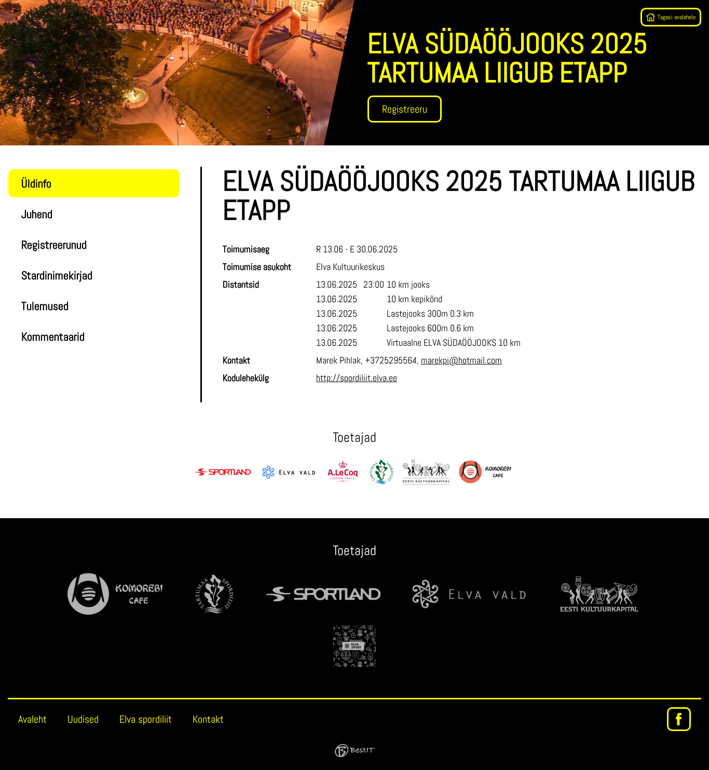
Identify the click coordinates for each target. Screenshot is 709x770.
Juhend (36, 214)
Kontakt (208, 719)
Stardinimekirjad (56, 275)
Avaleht (32, 719)
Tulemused (45, 306)
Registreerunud (54, 244)
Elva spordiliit (145, 719)
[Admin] (3, 6)
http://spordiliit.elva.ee (356, 378)
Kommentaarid (53, 336)
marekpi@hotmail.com (461, 360)
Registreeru (404, 109)
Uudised (83, 719)
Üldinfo (36, 183)
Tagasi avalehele (677, 17)
